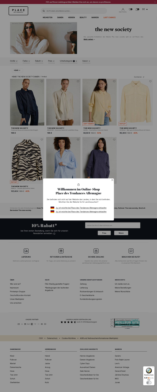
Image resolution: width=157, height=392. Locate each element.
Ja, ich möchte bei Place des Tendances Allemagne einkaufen (81, 208)
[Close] (112, 180)
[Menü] (153, 367)
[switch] (148, 382)
